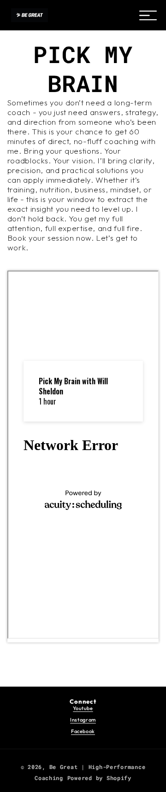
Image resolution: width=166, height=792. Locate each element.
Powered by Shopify (99, 778)
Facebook (83, 731)
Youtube (83, 708)
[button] (148, 15)
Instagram (83, 720)
